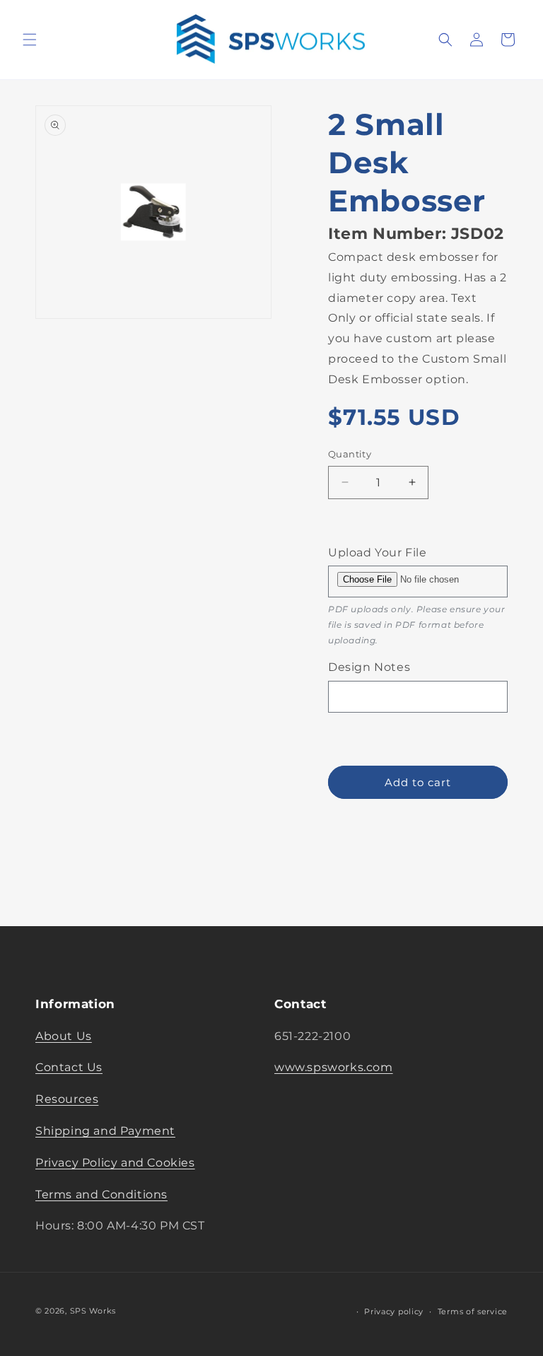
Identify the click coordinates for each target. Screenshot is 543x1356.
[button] (29, 39)
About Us (63, 1036)
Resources (66, 1099)
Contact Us (69, 1067)
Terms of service (473, 1311)
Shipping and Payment (105, 1131)
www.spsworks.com (333, 1067)
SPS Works (93, 1311)
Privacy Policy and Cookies (115, 1162)
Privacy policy (394, 1311)
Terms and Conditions (101, 1194)
